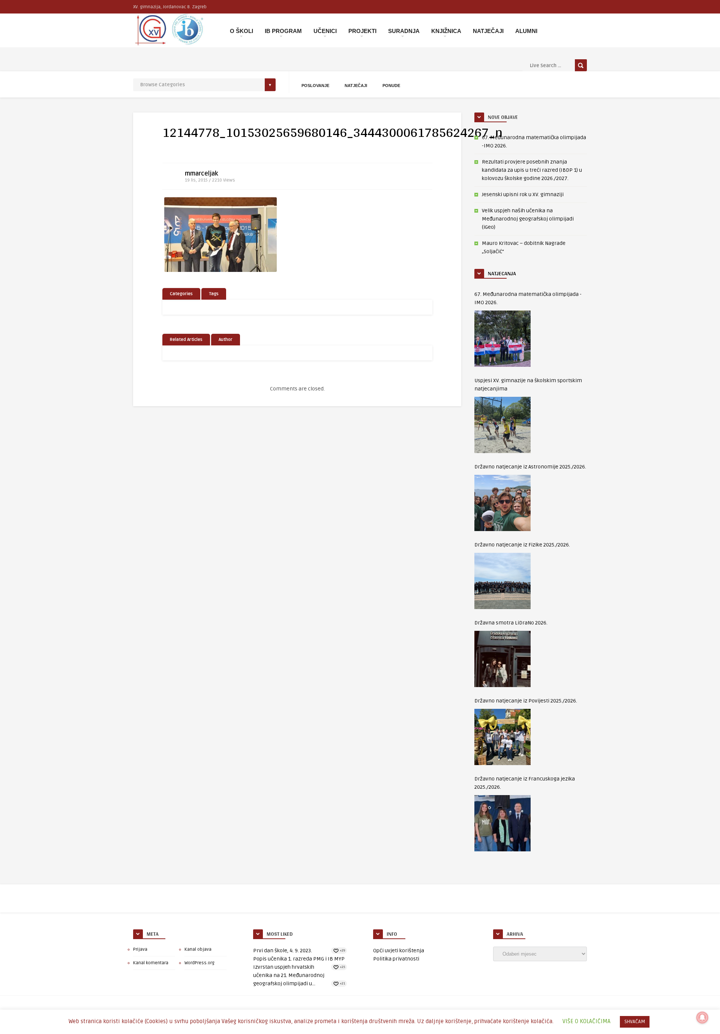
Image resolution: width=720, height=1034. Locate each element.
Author (225, 339)
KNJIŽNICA (446, 31)
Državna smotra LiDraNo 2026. (511, 623)
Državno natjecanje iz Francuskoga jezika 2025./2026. (524, 783)
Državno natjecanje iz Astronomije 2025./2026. (530, 467)
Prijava (140, 949)
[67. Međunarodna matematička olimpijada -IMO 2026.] (502, 339)
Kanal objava (198, 949)
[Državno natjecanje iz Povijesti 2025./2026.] (502, 737)
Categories (181, 294)
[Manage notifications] (702, 1017)
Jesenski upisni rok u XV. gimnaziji (523, 194)
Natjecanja (502, 273)
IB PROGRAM (283, 31)
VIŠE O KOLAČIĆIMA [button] (586, 1021)
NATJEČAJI (488, 31)
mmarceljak (201, 173)
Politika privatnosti (396, 959)
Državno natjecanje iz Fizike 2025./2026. (522, 545)
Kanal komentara (150, 963)
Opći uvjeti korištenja (398, 950)
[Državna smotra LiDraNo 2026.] (502, 659)
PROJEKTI (362, 31)
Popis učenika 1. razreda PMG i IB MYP (299, 959)
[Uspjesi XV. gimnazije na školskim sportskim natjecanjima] (502, 425)
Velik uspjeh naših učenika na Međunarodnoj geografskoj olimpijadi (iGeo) (528, 218)
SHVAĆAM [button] (634, 1022)
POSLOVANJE (315, 85)
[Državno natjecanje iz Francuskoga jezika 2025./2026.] (502, 823)
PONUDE (391, 85)
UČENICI (325, 31)
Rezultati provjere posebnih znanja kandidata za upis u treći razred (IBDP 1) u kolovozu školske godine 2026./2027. (532, 170)
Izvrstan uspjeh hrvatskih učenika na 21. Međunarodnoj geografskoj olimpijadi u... (288, 975)
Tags (214, 294)
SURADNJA (404, 31)
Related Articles (186, 339)
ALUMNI (526, 31)
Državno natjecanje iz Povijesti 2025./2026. (525, 701)
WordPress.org (199, 963)
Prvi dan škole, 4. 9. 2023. (282, 950)
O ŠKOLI (241, 31)
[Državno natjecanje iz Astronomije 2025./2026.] (502, 503)
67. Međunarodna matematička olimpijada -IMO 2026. (528, 298)
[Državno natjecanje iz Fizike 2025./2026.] (502, 581)
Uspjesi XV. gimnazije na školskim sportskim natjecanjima (528, 384)
